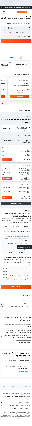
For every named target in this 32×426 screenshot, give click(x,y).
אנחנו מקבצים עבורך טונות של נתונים (20, 405)
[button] (1, 7)
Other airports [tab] (12, 360)
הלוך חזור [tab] (27, 135)
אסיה (13, 386)
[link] (16, 287)
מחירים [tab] (26, 226)
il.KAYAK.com (27, 386)
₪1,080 (28, 18)
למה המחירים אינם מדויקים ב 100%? (20, 408)
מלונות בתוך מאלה (23, 371)
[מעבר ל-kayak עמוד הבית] (22, 12)
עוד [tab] (6, 226)
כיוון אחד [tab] (20, 135)
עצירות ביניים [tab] (16, 226)
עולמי (17, 386)
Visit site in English (10, 7)
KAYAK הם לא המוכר (24, 402)
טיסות (21, 386)
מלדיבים (8, 386)
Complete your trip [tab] (24, 360)
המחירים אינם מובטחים (25, 397)
